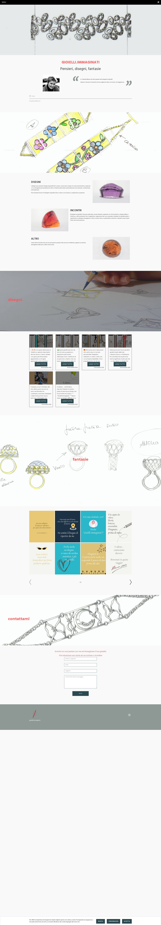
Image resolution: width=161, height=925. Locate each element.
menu (4, 2)
